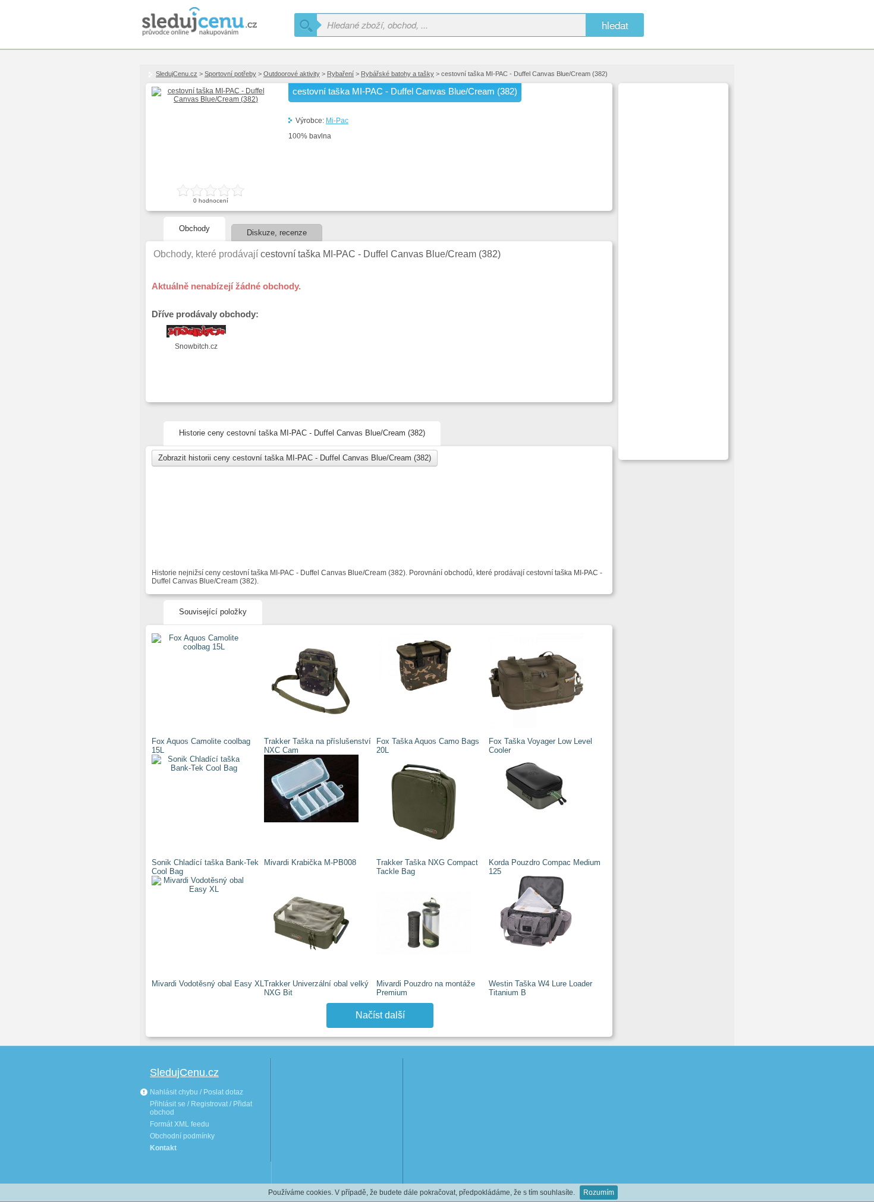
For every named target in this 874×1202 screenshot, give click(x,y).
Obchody (194, 228)
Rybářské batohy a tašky (397, 73)
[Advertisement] (671, 265)
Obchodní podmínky (182, 1136)
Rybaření (340, 73)
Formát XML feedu (179, 1124)
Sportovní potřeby (230, 73)
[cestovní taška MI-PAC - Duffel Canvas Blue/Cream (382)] (211, 99)
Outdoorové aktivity (291, 73)
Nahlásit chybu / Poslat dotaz (195, 1092)
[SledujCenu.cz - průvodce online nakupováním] (217, 22)
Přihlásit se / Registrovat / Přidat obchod (201, 1108)
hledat (615, 24)
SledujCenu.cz (176, 73)
